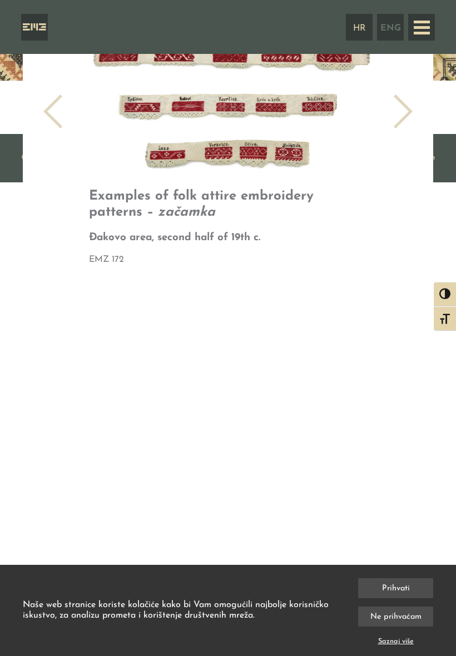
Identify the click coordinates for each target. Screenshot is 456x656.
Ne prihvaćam (396, 617)
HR (359, 28)
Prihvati (396, 588)
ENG (390, 28)
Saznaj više (396, 641)
